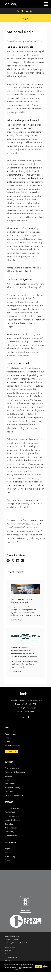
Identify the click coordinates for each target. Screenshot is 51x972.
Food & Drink (10, 812)
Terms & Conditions (10, 947)
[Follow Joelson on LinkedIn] (27, 11)
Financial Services (12, 808)
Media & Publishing (12, 820)
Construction (9, 775)
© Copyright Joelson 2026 (12, 936)
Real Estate (9, 791)
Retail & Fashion (11, 827)
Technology (9, 831)
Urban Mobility (11, 835)
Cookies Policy (8, 954)
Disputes (8, 779)
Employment (9, 783)
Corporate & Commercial (15, 772)
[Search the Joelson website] (31, 11)
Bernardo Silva (23, 231)
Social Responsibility (12, 745)
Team (7, 737)
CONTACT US (11, 751)
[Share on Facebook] (8, 561)
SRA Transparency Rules (11, 957)
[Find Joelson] (22, 11)
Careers (8, 860)
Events (7, 852)
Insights (7, 848)
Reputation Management (14, 795)
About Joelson (10, 733)
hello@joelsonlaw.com (25, 711)
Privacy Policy (8, 950)
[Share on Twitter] (12, 561)
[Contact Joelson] (18, 11)
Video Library (10, 856)
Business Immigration (13, 768)
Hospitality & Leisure (13, 816)
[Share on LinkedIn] (17, 561)
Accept (38, 967)
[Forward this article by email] (22, 561)
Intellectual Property (12, 787)
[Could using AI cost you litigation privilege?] (25, 590)
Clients (7, 741)
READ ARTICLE (16, 620)
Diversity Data (8, 960)
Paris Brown (37, 178)
